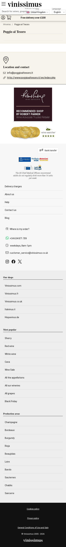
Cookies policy (33, 509)
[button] (3, 17)
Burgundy (10, 438)
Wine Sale (10, 369)
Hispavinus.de (12, 317)
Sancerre (9, 493)
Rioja (7, 446)
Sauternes (10, 477)
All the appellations (14, 377)
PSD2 (27, 159)
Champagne (11, 422)
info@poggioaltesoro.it (20, 72)
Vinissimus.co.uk (13, 301)
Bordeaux (10, 430)
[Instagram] (8, 262)
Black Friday (11, 401)
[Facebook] (14, 262)
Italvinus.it (10, 309)
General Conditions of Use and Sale (33, 528)
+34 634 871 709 (18, 238)
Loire (7, 461)
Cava (7, 362)
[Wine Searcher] (33, 132)
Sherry (8, 338)
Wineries (7, 24)
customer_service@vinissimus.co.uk (29, 253)
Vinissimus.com (13, 285)
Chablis (8, 485)
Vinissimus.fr (11, 293)
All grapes (10, 393)
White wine (10, 354)
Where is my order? (19, 229)
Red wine (9, 346)
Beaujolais (10, 454)
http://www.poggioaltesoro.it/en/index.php (31, 77)
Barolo (8, 469)
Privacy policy (33, 518)
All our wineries (12, 385)
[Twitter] (20, 262)
